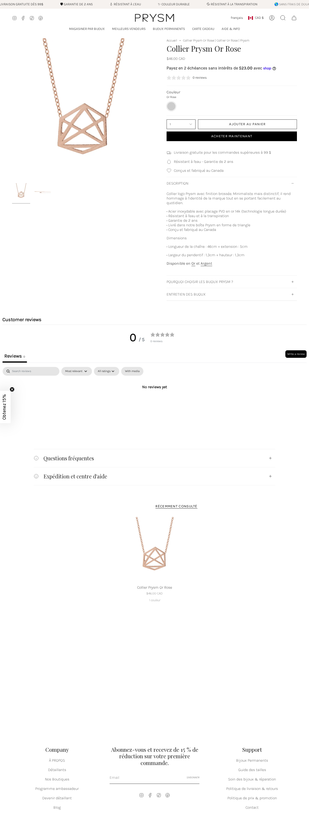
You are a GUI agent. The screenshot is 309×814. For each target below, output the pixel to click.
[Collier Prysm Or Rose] (154, 549)
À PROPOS (57, 760)
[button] (86, 29)
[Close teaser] (12, 389)
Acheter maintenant (231, 136)
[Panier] (294, 18)
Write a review (296, 354)
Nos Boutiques (57, 779)
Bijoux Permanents (252, 760)
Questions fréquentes (68, 458)
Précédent (12, 109)
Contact (252, 807)
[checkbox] (132, 371)
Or (193, 263)
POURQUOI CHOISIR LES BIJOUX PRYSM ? (200, 281)
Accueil (172, 40)
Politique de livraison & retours (252, 788)
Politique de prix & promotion (252, 798)
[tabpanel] (154, 403)
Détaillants (57, 769)
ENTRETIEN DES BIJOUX (186, 294)
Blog (57, 807)
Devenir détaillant (57, 798)
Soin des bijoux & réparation (252, 779)
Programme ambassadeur (57, 788)
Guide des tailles (252, 769)
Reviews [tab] (14, 356)
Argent (206, 263)
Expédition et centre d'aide (75, 476)
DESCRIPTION (177, 183)
